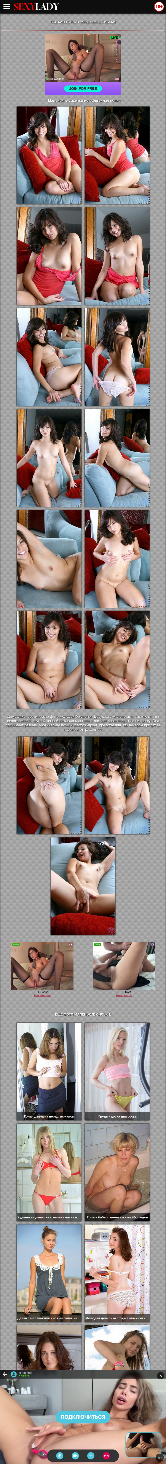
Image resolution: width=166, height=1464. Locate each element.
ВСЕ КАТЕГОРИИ (64, 22)
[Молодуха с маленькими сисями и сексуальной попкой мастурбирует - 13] (49, 785)
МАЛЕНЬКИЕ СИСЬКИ (98, 22)
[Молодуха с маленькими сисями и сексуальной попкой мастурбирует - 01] (49, 155)
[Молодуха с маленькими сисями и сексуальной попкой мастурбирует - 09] (49, 559)
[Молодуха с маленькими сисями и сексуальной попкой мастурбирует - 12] (117, 660)
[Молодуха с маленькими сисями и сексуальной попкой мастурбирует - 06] (117, 357)
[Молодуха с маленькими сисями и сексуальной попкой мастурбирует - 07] (49, 458)
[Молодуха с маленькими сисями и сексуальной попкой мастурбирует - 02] (117, 155)
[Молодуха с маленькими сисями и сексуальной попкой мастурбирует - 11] (49, 660)
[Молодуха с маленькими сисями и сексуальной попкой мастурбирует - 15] (83, 886)
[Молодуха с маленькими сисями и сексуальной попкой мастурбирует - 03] (49, 256)
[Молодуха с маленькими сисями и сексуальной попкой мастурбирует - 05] (49, 357)
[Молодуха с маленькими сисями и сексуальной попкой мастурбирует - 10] (117, 559)
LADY (36, 6)
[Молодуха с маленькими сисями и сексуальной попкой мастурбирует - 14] (117, 785)
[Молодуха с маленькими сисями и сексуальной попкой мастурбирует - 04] (117, 256)
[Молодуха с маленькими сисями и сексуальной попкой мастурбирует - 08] (117, 458)
